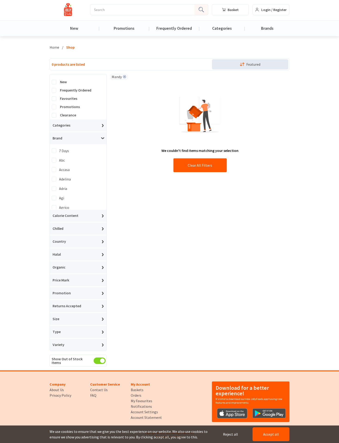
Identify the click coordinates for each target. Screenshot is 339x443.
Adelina (65, 179)
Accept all (271, 434)
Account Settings (144, 412)
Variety (58, 345)
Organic (59, 267)
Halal (57, 254)
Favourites (68, 99)
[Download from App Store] (232, 413)
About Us (57, 389)
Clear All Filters (200, 165)
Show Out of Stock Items (67, 360)
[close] (124, 77)
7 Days (64, 150)
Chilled (58, 229)
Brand (57, 138)
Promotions (124, 28)
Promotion (62, 293)
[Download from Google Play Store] (269, 413)
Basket (233, 9)
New (74, 28)
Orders (136, 395)
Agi (61, 198)
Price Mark (61, 280)
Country (59, 241)
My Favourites (141, 401)
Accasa (64, 169)
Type (57, 332)
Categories (222, 28)
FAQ (93, 395)
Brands (267, 28)
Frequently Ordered (174, 28)
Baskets (137, 389)
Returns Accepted (67, 306)
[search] (201, 9)
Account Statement (146, 417)
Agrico (64, 207)
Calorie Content (65, 216)
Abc (62, 160)
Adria (63, 188)
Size (56, 319)
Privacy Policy (60, 395)
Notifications (141, 406)
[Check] (54, 82)
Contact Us (99, 389)
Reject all (230, 434)
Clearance (68, 115)
